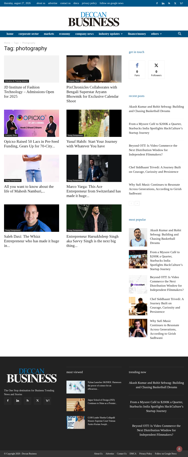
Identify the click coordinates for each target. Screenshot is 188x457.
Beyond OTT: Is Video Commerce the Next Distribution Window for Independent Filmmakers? (153, 150)
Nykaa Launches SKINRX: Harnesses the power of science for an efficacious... (104, 385)
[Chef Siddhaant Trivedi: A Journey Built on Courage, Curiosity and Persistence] (138, 306)
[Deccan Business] (94, 18)
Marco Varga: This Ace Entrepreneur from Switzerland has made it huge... (93, 191)
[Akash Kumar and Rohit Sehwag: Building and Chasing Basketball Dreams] (138, 237)
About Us (41, 3)
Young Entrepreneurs (75, 135)
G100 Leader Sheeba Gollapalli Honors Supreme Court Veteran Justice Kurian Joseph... (101, 421)
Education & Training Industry (16, 81)
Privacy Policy (89, 3)
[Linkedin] (163, 3)
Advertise (52, 3)
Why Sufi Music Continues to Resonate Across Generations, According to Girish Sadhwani (155, 189)
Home (10, 33)
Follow (156, 63)
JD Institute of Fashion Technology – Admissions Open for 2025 (29, 92)
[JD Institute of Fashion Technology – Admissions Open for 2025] (31, 69)
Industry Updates (109, 33)
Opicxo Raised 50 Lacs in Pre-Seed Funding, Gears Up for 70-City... (31, 143)
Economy (64, 33)
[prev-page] (131, 203)
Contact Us (65, 3)
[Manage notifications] (179, 449)
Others (155, 33)
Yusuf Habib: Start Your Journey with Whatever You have (91, 143)
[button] (179, 34)
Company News (84, 33)
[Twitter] (175, 3)
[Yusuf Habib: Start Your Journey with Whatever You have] (94, 123)
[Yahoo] (181, 3)
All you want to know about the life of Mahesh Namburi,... (29, 188)
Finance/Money (137, 33)
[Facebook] (157, 3)
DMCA (76, 3)
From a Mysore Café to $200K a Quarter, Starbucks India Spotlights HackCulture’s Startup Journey (156, 128)
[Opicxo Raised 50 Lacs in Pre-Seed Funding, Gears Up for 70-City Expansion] (31, 123)
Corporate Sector (29, 33)
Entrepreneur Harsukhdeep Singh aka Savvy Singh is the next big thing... (92, 241)
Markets (49, 33)
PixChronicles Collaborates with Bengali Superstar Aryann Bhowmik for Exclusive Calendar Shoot (92, 94)
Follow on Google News (111, 3)
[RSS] (169, 3)
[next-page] (137, 203)
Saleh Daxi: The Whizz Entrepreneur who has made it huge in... (31, 241)
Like (137, 63)
